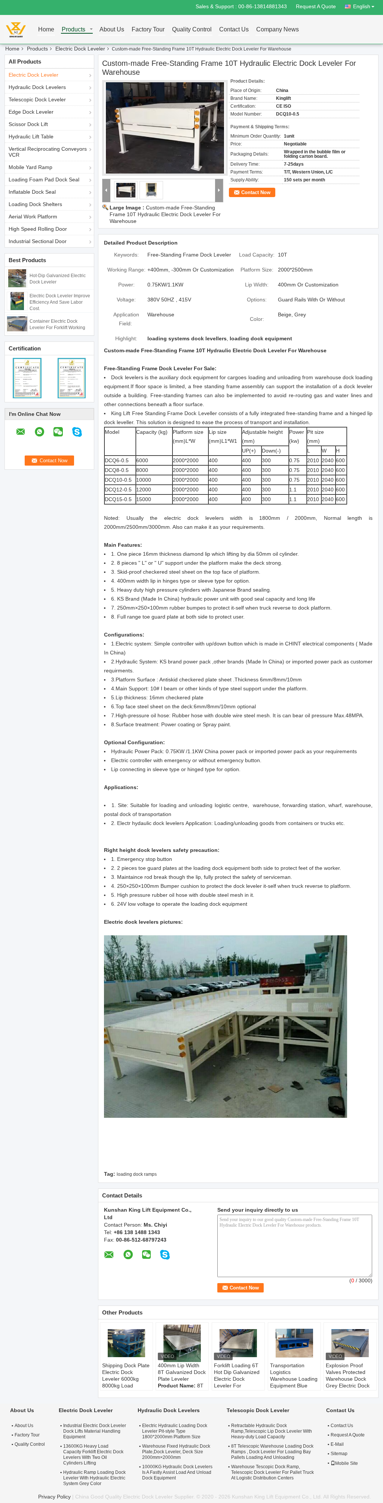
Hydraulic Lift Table (31, 136)
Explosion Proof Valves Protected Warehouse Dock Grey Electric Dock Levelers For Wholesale (348, 1382)
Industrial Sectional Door (38, 241)
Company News (277, 30)
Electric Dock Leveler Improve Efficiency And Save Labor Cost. (60, 302)
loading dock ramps (137, 1174)
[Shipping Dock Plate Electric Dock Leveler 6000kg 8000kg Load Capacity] (126, 1343)
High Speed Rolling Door (38, 229)
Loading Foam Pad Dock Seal (44, 179)
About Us (111, 30)
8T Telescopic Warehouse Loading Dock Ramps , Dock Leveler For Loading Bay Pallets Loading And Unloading (272, 1452)
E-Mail (337, 1444)
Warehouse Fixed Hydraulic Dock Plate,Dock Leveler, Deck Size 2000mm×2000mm (176, 1452)
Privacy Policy (54, 1497)
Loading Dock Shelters (35, 204)
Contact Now (255, 192)
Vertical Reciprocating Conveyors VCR (48, 152)
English (361, 6)
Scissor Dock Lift (28, 124)
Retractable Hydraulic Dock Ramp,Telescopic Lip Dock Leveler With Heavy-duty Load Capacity (271, 1431)
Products (73, 30)
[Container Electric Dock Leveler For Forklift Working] (17, 323)
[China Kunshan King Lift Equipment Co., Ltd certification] (27, 378)
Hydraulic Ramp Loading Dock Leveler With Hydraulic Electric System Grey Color (94, 1478)
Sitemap (339, 1453)
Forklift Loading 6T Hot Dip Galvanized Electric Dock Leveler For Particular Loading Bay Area (237, 1382)
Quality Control (192, 30)
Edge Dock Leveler (31, 112)
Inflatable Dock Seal (32, 192)
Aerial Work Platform (33, 217)
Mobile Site (346, 1463)
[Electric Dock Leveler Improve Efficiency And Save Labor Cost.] (17, 301)
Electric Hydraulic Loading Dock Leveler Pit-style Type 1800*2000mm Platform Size (174, 1431)
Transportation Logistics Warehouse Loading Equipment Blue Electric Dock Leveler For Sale (294, 1382)
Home (46, 30)
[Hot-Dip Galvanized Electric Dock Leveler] (17, 278)
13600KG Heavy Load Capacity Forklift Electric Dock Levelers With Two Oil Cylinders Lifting (93, 1455)
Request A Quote (316, 6)
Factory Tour (148, 30)
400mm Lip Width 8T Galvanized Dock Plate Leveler (182, 1372)
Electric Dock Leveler (80, 48)
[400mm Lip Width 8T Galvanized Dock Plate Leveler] (182, 1343)
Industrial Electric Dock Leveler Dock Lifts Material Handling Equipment (94, 1431)
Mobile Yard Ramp (30, 167)
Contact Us (234, 30)
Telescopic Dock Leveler (37, 99)
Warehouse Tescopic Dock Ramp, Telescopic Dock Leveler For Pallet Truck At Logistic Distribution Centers (272, 1472)
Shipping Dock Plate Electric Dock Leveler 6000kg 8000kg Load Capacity (126, 1378)
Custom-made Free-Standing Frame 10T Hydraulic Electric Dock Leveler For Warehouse (165, 214)
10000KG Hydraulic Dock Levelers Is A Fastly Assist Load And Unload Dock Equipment (177, 1472)
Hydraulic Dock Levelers (37, 87)
